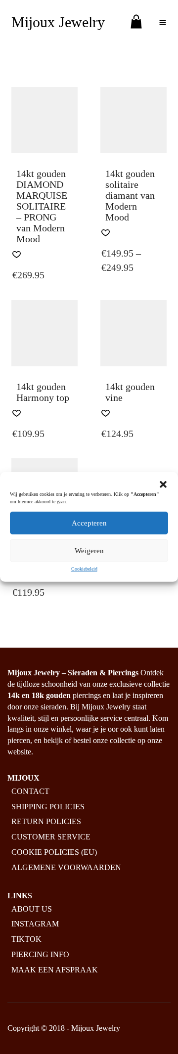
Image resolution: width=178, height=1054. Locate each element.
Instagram (35, 924)
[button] (163, 484)
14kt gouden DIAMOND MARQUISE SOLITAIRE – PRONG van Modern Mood (41, 206)
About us (31, 909)
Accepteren (89, 523)
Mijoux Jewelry (58, 22)
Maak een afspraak (54, 970)
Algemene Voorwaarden (66, 867)
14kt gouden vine (130, 392)
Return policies (46, 821)
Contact (30, 791)
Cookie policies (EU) (54, 852)
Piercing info (40, 954)
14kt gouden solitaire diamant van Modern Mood (130, 195)
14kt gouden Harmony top (42, 392)
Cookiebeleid (84, 568)
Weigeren (89, 551)
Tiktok (26, 939)
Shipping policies (48, 806)
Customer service (50, 837)
